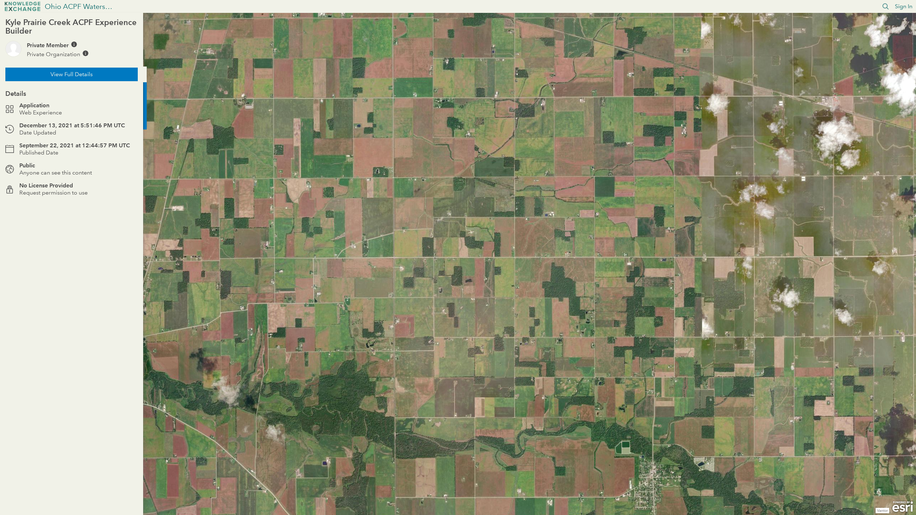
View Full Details (71, 74)
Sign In (903, 6)
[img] (74, 44)
